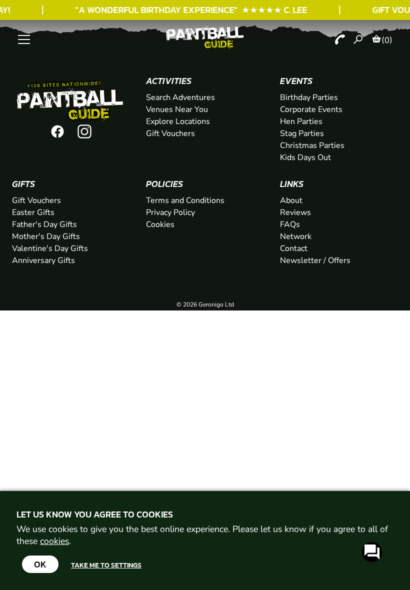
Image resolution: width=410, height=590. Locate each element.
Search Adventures (180, 97)
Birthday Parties (309, 97)
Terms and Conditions (185, 200)
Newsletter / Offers (315, 260)
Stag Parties (302, 133)
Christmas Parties (312, 145)
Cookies (160, 224)
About (291, 200)
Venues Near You (177, 109)
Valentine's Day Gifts (50, 248)
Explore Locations (178, 121)
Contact (294, 248)
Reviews (295, 212)
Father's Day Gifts (44, 224)
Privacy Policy (170, 212)
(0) (387, 40)
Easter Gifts (33, 212)
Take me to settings (106, 565)
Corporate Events (311, 109)
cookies (54, 541)
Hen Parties (301, 121)
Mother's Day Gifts (46, 236)
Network (296, 236)
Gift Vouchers (170, 133)
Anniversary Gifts (43, 260)
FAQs (290, 224)
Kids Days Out (305, 157)
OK (40, 564)
